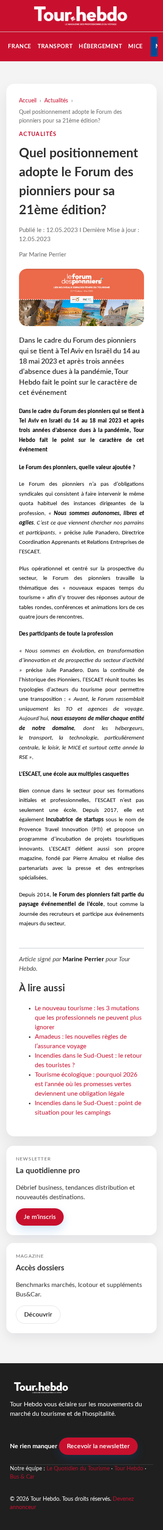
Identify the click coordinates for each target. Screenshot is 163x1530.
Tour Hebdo (128, 1469)
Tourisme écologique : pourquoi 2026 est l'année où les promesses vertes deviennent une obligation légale (86, 1084)
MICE (135, 46)
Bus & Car (22, 1477)
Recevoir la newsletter (98, 1446)
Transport (55, 46)
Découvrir (38, 1314)
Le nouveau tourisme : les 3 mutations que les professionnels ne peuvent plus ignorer (88, 1017)
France (19, 46)
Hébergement (100, 46)
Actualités (56, 101)
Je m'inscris (40, 1217)
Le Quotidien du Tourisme (78, 1469)
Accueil (27, 101)
